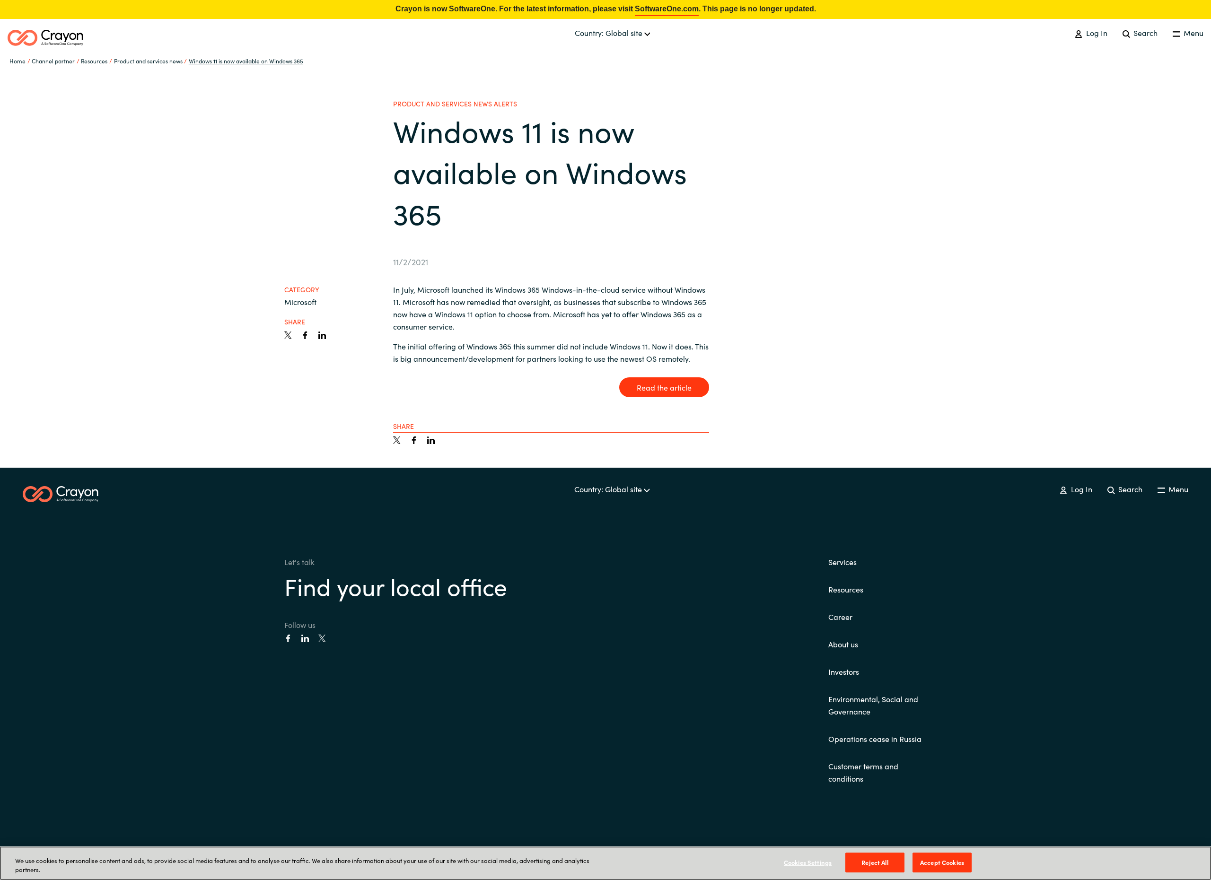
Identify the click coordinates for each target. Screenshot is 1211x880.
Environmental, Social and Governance (873, 705)
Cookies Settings (808, 862)
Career (840, 616)
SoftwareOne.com (667, 9)
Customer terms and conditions (863, 772)
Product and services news (148, 61)
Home (17, 61)
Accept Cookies (942, 862)
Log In (1095, 32)
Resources (845, 589)
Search (1145, 32)
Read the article (664, 387)
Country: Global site (609, 32)
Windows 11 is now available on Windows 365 (246, 61)
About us (843, 644)
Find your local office (395, 585)
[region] (605, 863)
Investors (843, 671)
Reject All (874, 862)
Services (842, 562)
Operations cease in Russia (874, 738)
